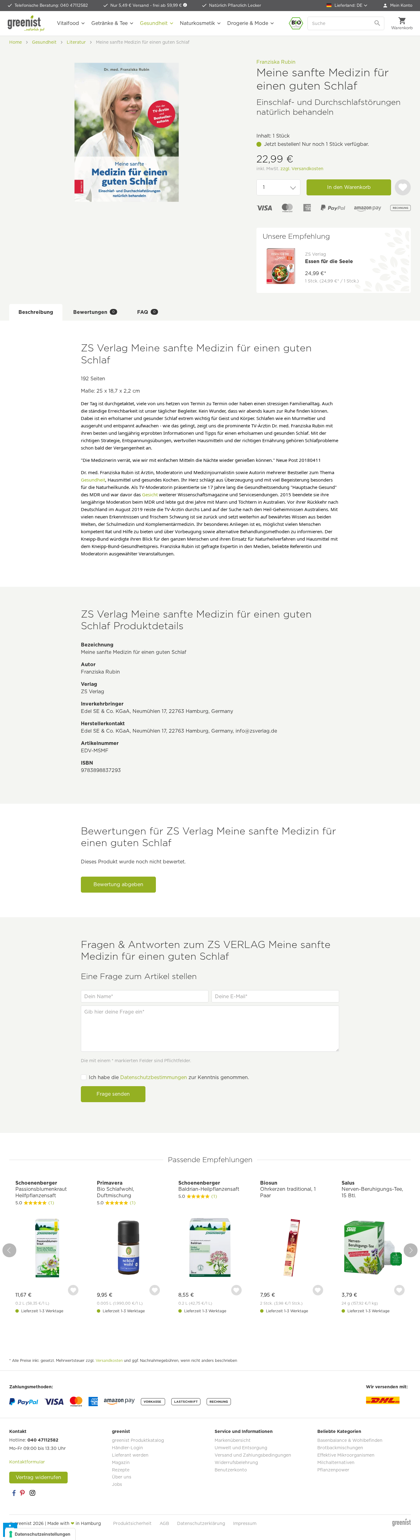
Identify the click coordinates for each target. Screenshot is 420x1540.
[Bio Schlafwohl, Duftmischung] (128, 1248)
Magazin (121, 1462)
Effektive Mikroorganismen (345, 1455)
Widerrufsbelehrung (236, 1462)
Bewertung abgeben (118, 884)
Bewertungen (94, 312)
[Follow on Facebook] (13, 1493)
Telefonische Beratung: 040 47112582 (51, 5)
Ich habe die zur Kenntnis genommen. (169, 1077)
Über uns (121, 1476)
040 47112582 (42, 1440)
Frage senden (113, 1094)
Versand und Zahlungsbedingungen (253, 1455)
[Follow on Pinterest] (23, 1493)
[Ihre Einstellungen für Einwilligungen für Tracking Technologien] (40, 1534)
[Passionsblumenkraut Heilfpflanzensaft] (46, 1248)
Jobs (117, 1484)
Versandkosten (109, 1360)
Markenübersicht (233, 1440)
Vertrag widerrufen (38, 1477)
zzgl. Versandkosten (301, 168)
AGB (164, 1523)
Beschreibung (35, 312)
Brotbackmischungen (340, 1447)
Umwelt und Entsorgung (241, 1447)
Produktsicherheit (132, 1523)
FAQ (146, 312)
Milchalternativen (336, 1462)
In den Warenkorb (349, 187)
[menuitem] (398, 5)
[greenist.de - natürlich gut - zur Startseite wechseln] (26, 23)
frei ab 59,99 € (168, 5)
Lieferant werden (130, 1455)
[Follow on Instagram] (32, 1493)
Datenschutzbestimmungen (153, 1077)
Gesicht (150, 494)
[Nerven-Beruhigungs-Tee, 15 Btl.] (373, 1248)
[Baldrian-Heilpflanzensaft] (209, 1248)
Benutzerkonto (231, 1469)
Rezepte (120, 1469)
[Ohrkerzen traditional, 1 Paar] (291, 1248)
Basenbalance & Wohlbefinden (349, 1440)
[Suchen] (377, 23)
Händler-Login (127, 1447)
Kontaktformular (27, 1461)
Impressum (244, 1523)
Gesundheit (93, 480)
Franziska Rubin (275, 62)
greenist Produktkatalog (138, 1440)
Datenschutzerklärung (201, 1523)
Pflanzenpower (333, 1469)
